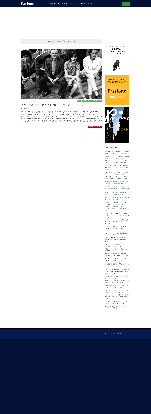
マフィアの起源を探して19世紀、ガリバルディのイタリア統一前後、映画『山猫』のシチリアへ (117, 264)
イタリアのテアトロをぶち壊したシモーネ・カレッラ (52, 105)
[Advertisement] (75, 25)
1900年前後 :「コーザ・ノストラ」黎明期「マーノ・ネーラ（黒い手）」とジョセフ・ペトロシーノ (117, 228)
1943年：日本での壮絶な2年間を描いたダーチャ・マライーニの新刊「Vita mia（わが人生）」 (117, 239)
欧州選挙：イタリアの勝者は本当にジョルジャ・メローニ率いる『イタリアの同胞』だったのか (117, 208)
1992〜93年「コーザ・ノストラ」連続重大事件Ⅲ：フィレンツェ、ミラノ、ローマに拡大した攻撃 (116, 167)
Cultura (79, 100)
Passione (23, 11)
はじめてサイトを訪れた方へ (69, 3)
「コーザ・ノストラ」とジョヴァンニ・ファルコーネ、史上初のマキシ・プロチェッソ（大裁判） (117, 188)
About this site (54, 3)
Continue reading (94, 126)
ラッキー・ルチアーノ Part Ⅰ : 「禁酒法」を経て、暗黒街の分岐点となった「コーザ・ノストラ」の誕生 (117, 221)
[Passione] (33, 3)
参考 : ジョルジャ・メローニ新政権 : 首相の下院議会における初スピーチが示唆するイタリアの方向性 (117, 296)
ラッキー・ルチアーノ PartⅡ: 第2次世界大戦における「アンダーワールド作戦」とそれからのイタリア (117, 215)
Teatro (100, 100)
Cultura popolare (86, 100)
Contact (90, 3)
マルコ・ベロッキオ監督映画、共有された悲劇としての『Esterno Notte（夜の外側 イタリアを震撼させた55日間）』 (117, 271)
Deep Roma (82, 3)
